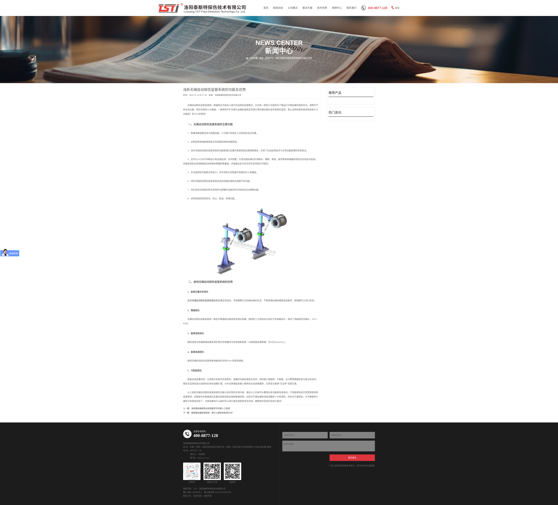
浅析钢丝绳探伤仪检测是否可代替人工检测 (210, 408)
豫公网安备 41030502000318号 (217, 492)
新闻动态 (278, 8)
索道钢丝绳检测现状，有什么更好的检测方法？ (212, 413)
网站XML (187, 496)
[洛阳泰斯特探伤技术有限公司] (202, 8)
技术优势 (322, 8)
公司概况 (293, 8)
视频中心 (337, 8)
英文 (397, 8)
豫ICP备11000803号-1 (192, 492)
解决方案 (307, 8)
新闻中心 (269, 58)
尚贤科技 (208, 496)
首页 (265, 8)
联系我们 (351, 8)
